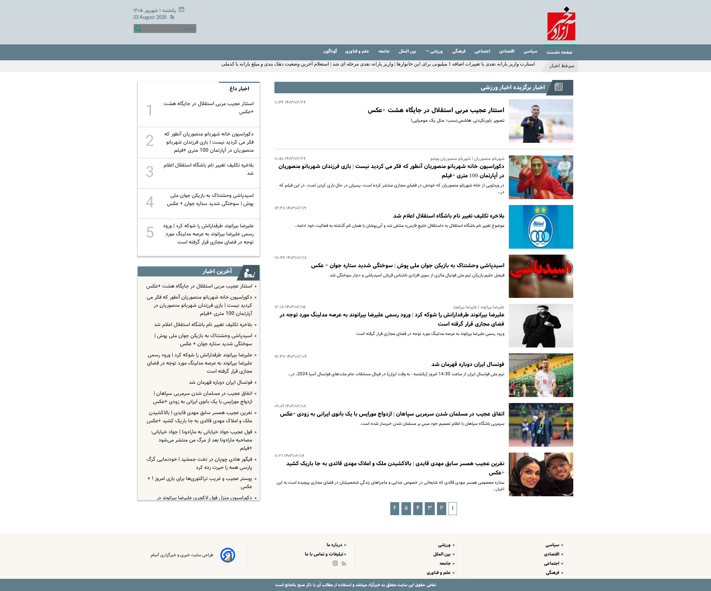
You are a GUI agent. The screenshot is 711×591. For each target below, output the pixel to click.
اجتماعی (483, 51)
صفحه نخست (560, 52)
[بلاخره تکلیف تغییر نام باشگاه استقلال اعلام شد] (538, 227)
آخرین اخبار (217, 271)
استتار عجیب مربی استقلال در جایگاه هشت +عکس (436, 110)
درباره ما (335, 545)
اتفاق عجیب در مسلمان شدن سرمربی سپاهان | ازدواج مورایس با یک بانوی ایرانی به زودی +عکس (392, 414)
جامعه (384, 51)
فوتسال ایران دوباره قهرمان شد (467, 364)
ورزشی (436, 51)
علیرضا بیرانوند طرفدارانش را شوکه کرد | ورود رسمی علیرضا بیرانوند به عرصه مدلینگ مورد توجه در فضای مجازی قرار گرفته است (208, 234)
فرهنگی (459, 51)
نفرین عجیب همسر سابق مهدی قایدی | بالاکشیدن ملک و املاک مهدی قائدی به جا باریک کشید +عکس (199, 417)
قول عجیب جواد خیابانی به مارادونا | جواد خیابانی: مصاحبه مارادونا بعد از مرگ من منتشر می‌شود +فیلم (201, 440)
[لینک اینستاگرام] (336, 565)
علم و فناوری (357, 51)
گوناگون (330, 51)
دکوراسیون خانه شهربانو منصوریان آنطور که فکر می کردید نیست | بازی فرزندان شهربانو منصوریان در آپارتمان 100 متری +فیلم (209, 142)
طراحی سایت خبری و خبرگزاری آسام (182, 555)
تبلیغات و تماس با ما (324, 554)
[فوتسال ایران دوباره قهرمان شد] (538, 375)
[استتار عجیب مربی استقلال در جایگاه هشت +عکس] (538, 121)
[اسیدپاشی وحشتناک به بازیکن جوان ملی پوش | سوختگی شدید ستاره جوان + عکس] (538, 276)
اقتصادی (507, 51)
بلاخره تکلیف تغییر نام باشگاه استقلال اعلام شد (448, 216)
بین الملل (408, 51)
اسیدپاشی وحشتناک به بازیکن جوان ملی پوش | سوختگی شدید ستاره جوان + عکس (407, 266)
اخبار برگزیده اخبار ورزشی (513, 87)
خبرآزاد (373, 585)
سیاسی (531, 51)
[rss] (171, 18)
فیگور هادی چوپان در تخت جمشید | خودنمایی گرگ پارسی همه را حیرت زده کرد (199, 464)
